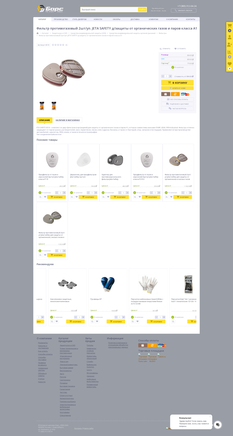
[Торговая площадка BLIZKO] (152, 357)
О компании (172, 19)
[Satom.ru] (161, 355)
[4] (60, 45)
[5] (63, 45)
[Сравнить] (40, 197)
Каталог (42, 19)
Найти (142, 9)
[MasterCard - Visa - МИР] (184, 94)
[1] (53, 45)
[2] (55, 45)
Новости (98, 19)
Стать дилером (79, 19)
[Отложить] (45, 197)
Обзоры (116, 19)
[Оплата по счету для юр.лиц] (175, 94)
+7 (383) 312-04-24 (187, 6)
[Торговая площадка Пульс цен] (142, 357)
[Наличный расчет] (165, 94)
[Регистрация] (229, 45)
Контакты (190, 19)
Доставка (135, 19)
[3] (58, 45)
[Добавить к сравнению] (49, 321)
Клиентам (153, 19)
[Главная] (38, 33)
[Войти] (229, 37)
